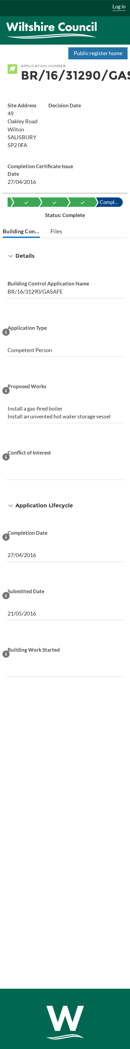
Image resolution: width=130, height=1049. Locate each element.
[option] (26, 202)
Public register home (98, 53)
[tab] (21, 232)
